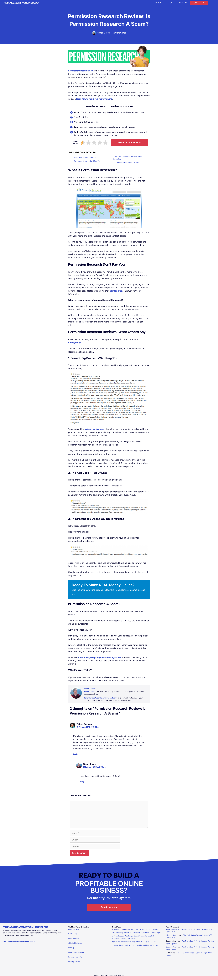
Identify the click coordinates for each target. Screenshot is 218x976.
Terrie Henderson (172, 929)
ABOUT (158, 3)
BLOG (170, 3)
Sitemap (71, 948)
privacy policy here (94, 429)
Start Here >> (109, 907)
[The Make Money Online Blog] (20, 2)
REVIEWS (183, 3)
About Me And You (75, 929)
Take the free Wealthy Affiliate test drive (101, 698)
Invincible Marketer (75, 957)
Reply (75, 754)
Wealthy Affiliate (74, 961)
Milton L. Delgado (172, 935)
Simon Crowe (89, 691)
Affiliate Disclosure (75, 943)
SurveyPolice (75, 342)
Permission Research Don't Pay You (87, 161)
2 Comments (119, 33)
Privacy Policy (73, 938)
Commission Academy (76, 952)
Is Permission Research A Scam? (127, 162)
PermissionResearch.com (81, 71)
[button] (212, 2)
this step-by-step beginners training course (99, 657)
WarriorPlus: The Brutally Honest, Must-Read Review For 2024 (134, 942)
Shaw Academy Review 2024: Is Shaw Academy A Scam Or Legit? (136, 933)
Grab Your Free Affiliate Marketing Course (19, 941)
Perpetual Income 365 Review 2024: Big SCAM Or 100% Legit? (135, 945)
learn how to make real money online (94, 99)
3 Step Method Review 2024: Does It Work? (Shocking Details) (135, 929)
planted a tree (117, 291)
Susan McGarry (171, 947)
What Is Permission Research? (85, 157)
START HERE (199, 3)
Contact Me (72, 934)
